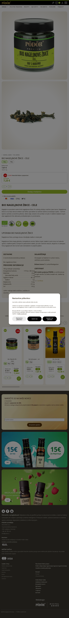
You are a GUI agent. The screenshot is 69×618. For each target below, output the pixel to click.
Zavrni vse (34, 319)
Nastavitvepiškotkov (19, 318)
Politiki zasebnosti (22, 313)
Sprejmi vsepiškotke (49, 318)
